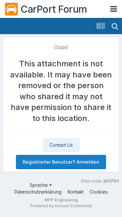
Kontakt (76, 192)
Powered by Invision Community (61, 205)
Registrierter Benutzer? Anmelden (61, 162)
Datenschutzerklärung (37, 192)
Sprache (39, 185)
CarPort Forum (53, 9)
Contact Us (61, 145)
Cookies (99, 192)
